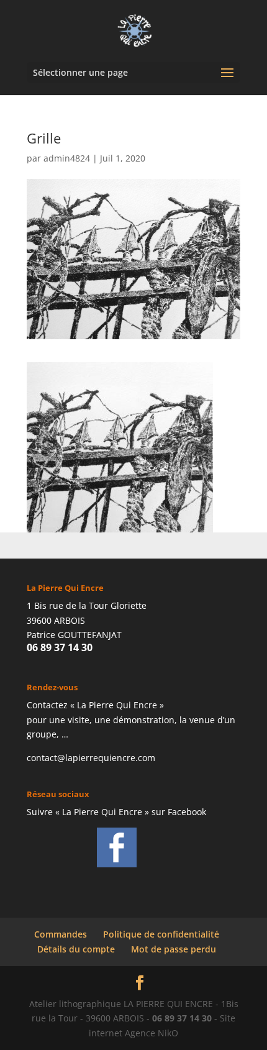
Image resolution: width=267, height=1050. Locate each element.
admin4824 (66, 158)
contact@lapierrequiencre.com (91, 758)
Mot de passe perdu (173, 949)
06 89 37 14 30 (60, 647)
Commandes (60, 934)
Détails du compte (76, 949)
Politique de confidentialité (161, 934)
